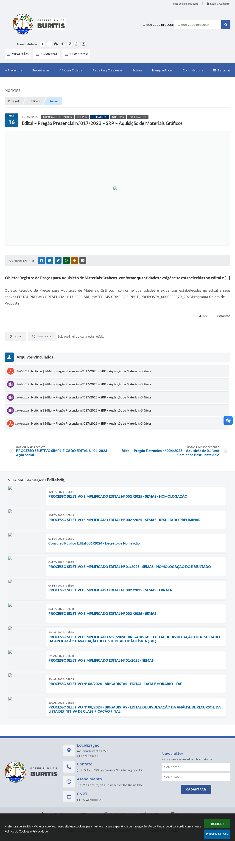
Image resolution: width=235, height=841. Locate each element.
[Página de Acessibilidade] (84, 44)
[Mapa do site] (77, 44)
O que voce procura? (158, 24)
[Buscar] (225, 24)
